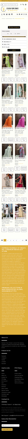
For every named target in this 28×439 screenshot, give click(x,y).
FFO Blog (4, 379)
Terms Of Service (19, 375)
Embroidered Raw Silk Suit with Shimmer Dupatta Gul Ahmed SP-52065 (20, 73)
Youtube (4, 363)
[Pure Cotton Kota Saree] (20, 151)
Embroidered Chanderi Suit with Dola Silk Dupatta (7, 102)
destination (18, 262)
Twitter (3, 359)
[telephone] (23, 4)
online (20, 302)
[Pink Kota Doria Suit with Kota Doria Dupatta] (20, 121)
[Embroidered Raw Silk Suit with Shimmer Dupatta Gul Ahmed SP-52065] (20, 61)
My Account (4, 381)
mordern (15, 323)
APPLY (14, 50)
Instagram (4, 357)
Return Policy (18, 381)
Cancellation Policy (19, 379)
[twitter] (22, 14)
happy (15, 277)
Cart (3, 382)
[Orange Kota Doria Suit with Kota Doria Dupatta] (7, 121)
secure (10, 283)
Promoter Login (5, 394)
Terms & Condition (19, 382)
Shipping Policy (18, 377)
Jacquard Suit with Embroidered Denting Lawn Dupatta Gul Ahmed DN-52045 (7, 73)
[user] (7, 14)
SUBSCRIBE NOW (7, 429)
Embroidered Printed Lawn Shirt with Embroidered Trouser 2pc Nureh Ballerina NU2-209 (7, 194)
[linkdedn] (17, 14)
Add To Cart (11, 79)
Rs (8, 33)
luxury (23, 273)
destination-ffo (10, 18)
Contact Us (4, 377)
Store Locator (5, 388)
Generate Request (10, 139)
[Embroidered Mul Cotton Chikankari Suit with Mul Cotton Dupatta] (7, 151)
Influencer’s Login (6, 392)
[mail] (25, 4)
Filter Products (14, 27)
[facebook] (20, 14)
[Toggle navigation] (25, 9)
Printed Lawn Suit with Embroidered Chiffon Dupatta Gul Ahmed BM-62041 (20, 193)
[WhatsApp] (21, 4)
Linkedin (4, 361)
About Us (4, 375)
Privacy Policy (18, 373)
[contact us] (4, 14)
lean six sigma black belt (13, 327)
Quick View (4, 79)
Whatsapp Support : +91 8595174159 (11, 404)
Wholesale (4, 396)
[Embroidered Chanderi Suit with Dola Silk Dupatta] (7, 91)
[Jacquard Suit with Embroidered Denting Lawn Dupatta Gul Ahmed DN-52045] (7, 61)
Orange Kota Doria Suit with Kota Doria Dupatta (7, 132)
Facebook (4, 356)
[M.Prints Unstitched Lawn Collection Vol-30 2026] (7, 211)
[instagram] (24, 14)
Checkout (4, 384)
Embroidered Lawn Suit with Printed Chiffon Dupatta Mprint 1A (20, 222)
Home (3, 18)
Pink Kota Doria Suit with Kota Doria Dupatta (19, 132)
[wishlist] (9, 14)
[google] (26, 14)
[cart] (12, 14)
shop (15, 281)
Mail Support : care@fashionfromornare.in (13, 415)
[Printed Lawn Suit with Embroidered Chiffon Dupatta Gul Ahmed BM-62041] (20, 181)
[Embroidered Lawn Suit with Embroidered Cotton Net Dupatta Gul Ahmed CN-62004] (20, 91)
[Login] (2, 14)
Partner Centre (5, 390)
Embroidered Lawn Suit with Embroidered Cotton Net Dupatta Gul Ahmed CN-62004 (20, 104)
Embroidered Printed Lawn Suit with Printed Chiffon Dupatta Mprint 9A (7, 223)
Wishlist (4, 386)
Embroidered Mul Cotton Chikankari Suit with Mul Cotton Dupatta (7, 162)
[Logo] (10, 9)
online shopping (15, 275)
